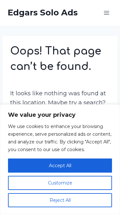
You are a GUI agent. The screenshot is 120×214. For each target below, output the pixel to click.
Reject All (60, 200)
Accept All (60, 165)
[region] (60, 159)
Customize (60, 183)
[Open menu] (106, 13)
